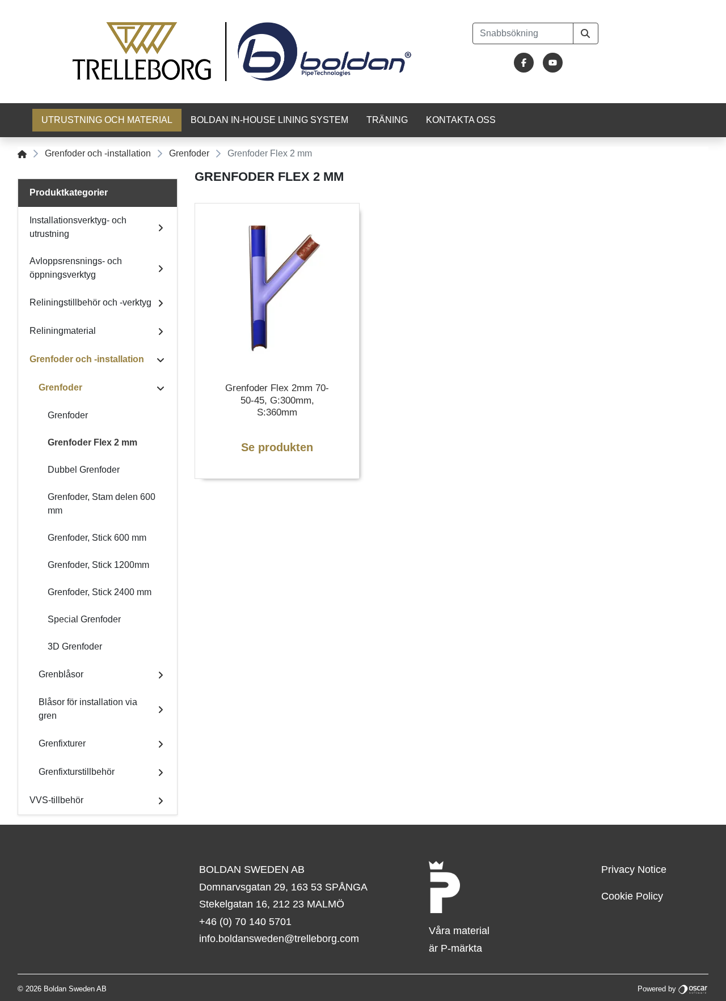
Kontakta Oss (461, 120)
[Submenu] (160, 227)
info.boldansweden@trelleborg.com (279, 938)
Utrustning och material (106, 120)
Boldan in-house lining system (269, 120)
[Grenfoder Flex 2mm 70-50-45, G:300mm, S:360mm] (277, 285)
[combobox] (522, 33)
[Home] (22, 153)
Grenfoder (189, 153)
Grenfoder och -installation (98, 153)
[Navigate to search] (585, 33)
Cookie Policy (632, 896)
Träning (387, 120)
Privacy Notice (633, 869)
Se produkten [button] (277, 447)
